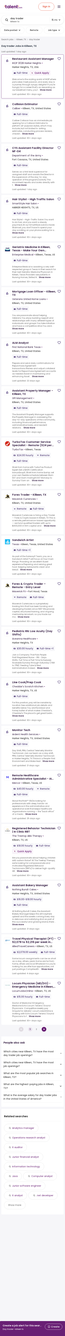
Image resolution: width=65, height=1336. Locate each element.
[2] (44, 1029)
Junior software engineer (26, 1185)
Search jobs (7, 39)
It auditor (17, 1147)
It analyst (17, 1195)
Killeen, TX (21, 39)
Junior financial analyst (25, 1157)
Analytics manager (23, 1128)
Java (15, 1176)
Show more (46, 89)
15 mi (54, 20)
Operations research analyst (28, 1137)
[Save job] (59, 58)
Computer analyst (42, 1176)
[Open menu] (59, 7)
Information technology (26, 1166)
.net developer (44, 1195)
